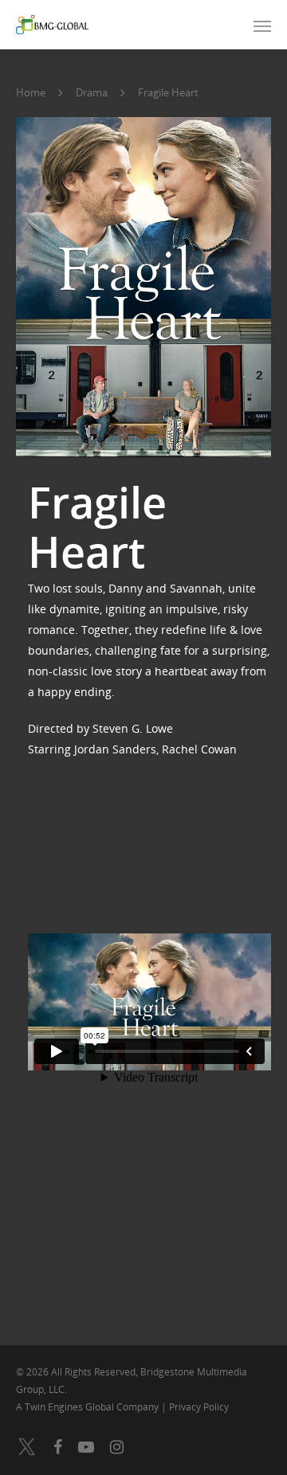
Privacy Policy (199, 1407)
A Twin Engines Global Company (88, 1407)
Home (30, 92)
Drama (92, 92)
